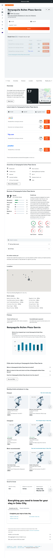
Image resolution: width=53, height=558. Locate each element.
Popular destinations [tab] (24, 508)
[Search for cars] (2, 15)
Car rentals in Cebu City (34, 516)
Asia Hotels (20, 546)
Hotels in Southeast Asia (11, 547)
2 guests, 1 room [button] (13, 25)
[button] (51, 1)
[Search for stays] (2, 12)
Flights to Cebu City (14, 516)
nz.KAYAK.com (9, 546)
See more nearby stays (46, 392)
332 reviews (16, 13)
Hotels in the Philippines (28, 546)
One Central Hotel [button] (11, 465)
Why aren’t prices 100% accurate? (16, 539)
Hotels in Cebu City (14, 518)
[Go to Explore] (2, 21)
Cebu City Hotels (21, 547)
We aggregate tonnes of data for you (17, 537)
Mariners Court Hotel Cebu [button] (35, 409)
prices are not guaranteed (34, 530)
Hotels (15, 546)
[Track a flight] (2, 24)
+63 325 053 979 (12, 17)
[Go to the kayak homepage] (9, 5)
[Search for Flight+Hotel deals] (2, 18)
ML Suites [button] (9, 438)
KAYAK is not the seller (13, 534)
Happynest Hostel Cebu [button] (12, 409)
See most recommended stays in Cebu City (41, 448)
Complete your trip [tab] (13, 508)
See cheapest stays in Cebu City (43, 420)
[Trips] (2, 28)
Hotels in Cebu (37, 546)
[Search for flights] (2, 9)
